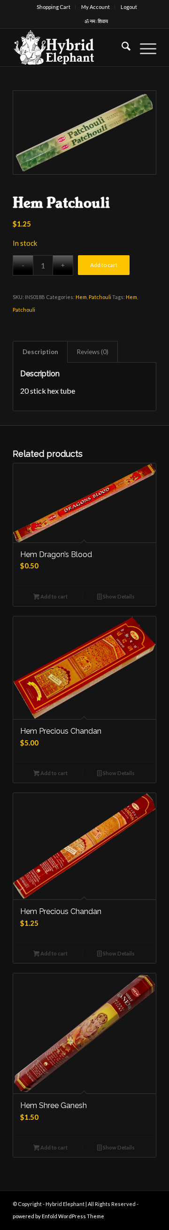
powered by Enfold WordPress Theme (58, 1216)
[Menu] (143, 47)
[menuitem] (54, 7)
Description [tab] (40, 352)
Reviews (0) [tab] (92, 352)
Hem (81, 297)
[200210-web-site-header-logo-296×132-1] (70, 47)
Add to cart (103, 264)
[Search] (121, 47)
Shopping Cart (53, 7)
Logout (129, 7)
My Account (95, 7)
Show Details (118, 596)
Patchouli (100, 297)
